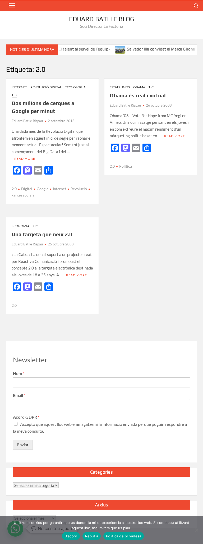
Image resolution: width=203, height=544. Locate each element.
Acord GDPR (26, 416)
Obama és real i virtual (138, 95)
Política (125, 166)
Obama (139, 87)
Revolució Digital (46, 87)
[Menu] (11, 5)
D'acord (70, 536)
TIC (14, 95)
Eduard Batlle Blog (101, 18)
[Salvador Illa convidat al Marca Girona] (115, 49)
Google (42, 188)
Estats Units (120, 87)
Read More (24, 159)
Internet (19, 87)
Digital (26, 188)
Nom (18, 373)
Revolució (79, 188)
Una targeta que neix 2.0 (42, 234)
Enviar (23, 444)
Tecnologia (75, 87)
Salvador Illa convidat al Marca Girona (156, 49)
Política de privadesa (123, 536)
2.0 (14, 188)
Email (19, 395)
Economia (20, 226)
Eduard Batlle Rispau (27, 121)
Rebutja (91, 536)
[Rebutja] (196, 530)
